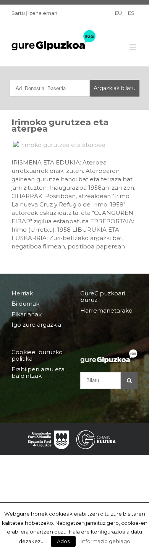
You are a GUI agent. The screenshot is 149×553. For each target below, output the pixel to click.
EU (118, 13)
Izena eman (42, 13)
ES (131, 13)
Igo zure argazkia (36, 324)
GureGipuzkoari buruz (102, 296)
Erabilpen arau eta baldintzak (38, 372)
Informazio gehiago (105, 541)
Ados (63, 541)
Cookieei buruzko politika (37, 355)
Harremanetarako (106, 310)
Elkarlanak (26, 314)
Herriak (22, 293)
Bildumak (25, 303)
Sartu (18, 13)
